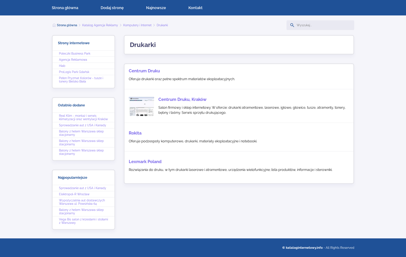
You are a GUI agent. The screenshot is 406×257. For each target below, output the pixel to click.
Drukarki (162, 25)
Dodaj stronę (112, 7)
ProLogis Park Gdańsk (74, 72)
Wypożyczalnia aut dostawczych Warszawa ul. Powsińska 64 (82, 202)
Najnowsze (156, 7)
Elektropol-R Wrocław (74, 194)
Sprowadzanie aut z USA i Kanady (82, 125)
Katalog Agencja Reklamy (100, 25)
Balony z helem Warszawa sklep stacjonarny (81, 133)
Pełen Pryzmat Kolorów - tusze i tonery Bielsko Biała (81, 79)
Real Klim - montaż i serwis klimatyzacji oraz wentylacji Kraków (83, 117)
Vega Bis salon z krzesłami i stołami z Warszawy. (83, 221)
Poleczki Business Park (74, 53)
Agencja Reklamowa (73, 59)
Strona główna (65, 7)
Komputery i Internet (137, 25)
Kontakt (195, 7)
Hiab (62, 65)
